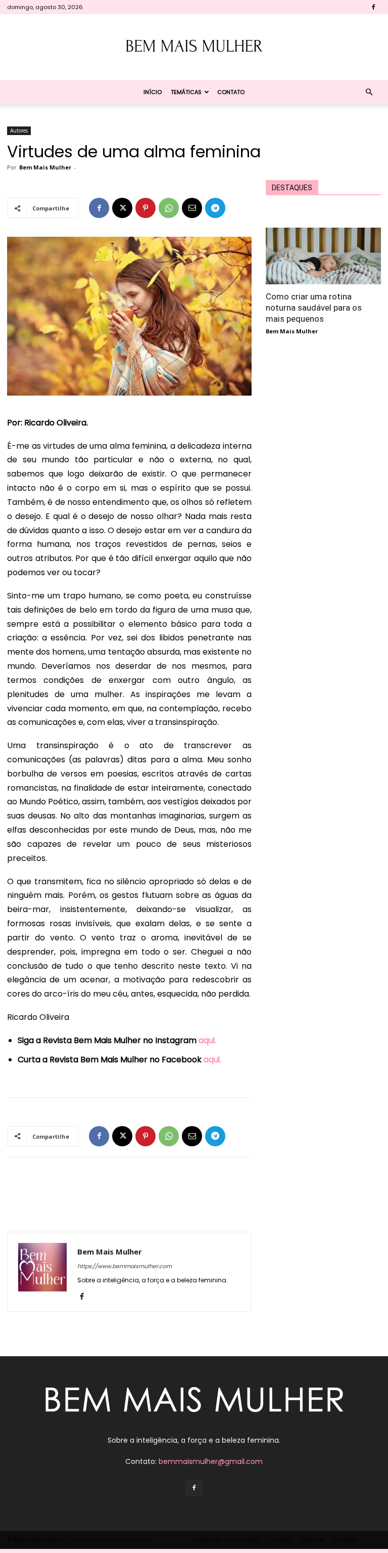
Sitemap (312, 1539)
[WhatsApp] (169, 208)
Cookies (279, 1539)
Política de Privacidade (225, 1539)
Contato (231, 92)
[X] (122, 208)
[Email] (192, 208)
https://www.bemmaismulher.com (124, 1266)
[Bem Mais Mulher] (194, 47)
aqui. (207, 1040)
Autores (19, 130)
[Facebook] (373, 7)
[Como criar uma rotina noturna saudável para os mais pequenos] (323, 256)
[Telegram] (215, 208)
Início (152, 92)
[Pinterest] (145, 208)
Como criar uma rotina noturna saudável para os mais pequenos (314, 307)
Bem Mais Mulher (45, 167)
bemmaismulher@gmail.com (211, 1461)
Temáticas (186, 92)
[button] (369, 92)
